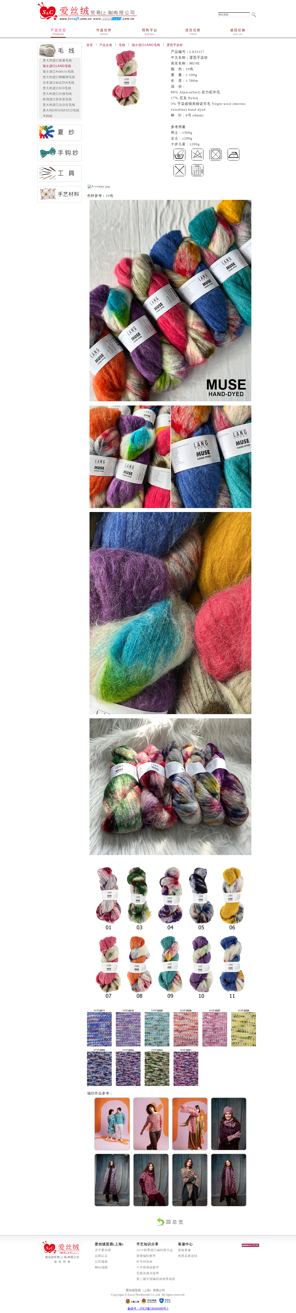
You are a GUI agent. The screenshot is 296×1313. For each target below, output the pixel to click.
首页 (89, 45)
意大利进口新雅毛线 (55, 60)
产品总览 (105, 45)
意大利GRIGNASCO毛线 (59, 110)
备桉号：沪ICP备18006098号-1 (148, 1308)
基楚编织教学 (146, 1256)
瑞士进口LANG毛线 (55, 66)
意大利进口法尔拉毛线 (57, 105)
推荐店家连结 (187, 1256)
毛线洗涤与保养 (147, 1273)
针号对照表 (144, 1261)
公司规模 (101, 1261)
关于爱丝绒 (103, 1250)
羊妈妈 (45, 116)
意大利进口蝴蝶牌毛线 (57, 77)
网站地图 (101, 1267)
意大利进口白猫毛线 (55, 93)
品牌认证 (101, 1256)
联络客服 (184, 1250)
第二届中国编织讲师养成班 (155, 1279)
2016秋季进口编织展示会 (154, 1250)
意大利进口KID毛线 (55, 88)
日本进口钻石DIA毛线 (56, 82)
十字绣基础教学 (147, 1267)
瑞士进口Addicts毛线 (56, 71)
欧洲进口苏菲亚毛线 (55, 99)
